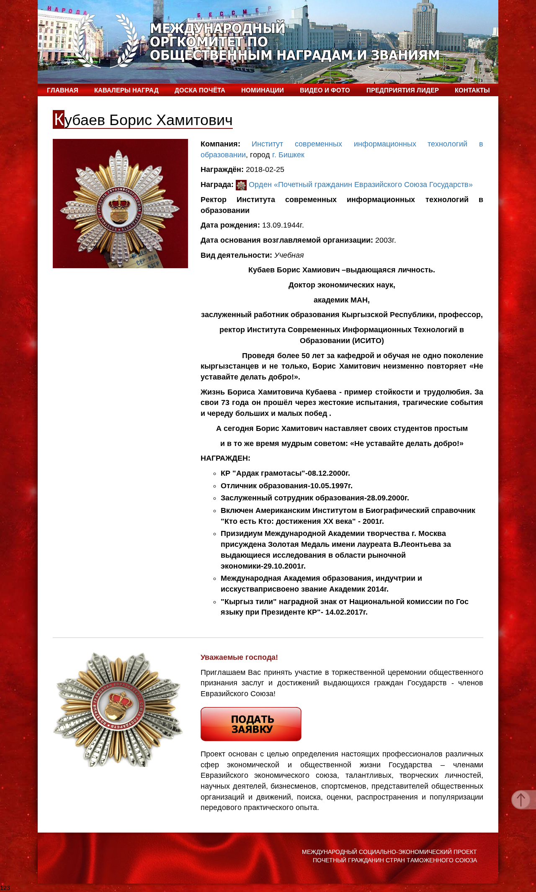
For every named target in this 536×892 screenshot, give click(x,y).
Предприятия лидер (402, 90)
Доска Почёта (200, 90)
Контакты (472, 90)
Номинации (262, 90)
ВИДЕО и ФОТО (325, 90)
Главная (62, 90)
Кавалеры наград (126, 90)
